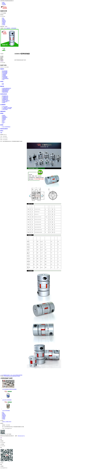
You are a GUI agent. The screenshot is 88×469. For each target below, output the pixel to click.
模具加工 (1, 130)
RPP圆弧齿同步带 (5, 98)
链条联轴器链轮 (4, 117)
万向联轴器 (4, 75)
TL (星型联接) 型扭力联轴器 (6, 108)
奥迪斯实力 (4, 21)
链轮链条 (1, 113)
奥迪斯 (6, 26)
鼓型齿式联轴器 (4, 72)
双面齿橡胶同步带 (5, 99)
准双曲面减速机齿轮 (5, 90)
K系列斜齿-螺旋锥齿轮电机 (6, 88)
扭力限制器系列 (3, 104)
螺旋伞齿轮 (2, 86)
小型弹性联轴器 (13, 28)
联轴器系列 (8, 28)
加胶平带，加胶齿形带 (6, 100)
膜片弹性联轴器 (4, 70)
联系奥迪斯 (4, 4)
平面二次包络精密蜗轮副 (6, 126)
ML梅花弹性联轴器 (5, 78)
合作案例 (3, 22)
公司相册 (6, 421)
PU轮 (1, 132)
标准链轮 (3, 115)
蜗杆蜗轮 (1, 124)
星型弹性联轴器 (4, 71)
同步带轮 (3, 102)
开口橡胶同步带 (4, 101)
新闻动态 (3, 23)
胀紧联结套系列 (3, 111)
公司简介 (3, 421)
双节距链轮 (4, 119)
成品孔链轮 (4, 116)
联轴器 (3, 2)
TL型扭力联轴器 (5, 106)
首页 (5, 28)
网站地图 (3, 3)
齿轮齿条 (1, 81)
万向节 (3, 79)
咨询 (1, 437)
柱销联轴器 (4, 74)
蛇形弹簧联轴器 (4, 76)
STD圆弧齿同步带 (5, 97)
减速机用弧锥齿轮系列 (6, 89)
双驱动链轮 (4, 118)
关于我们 (3, 24)
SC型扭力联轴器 (5, 109)
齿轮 (3, 84)
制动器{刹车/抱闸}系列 (4, 128)
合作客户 (9, 421)
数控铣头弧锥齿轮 (5, 91)
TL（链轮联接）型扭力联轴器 (7, 107)
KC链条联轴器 (4, 73)
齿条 (3, 83)
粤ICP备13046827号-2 (21, 435)
